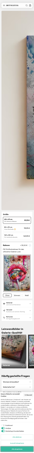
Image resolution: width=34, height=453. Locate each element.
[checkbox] (7, 425)
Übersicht (29, 395)
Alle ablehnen (17, 437)
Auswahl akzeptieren (17, 443)
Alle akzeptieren (17, 449)
